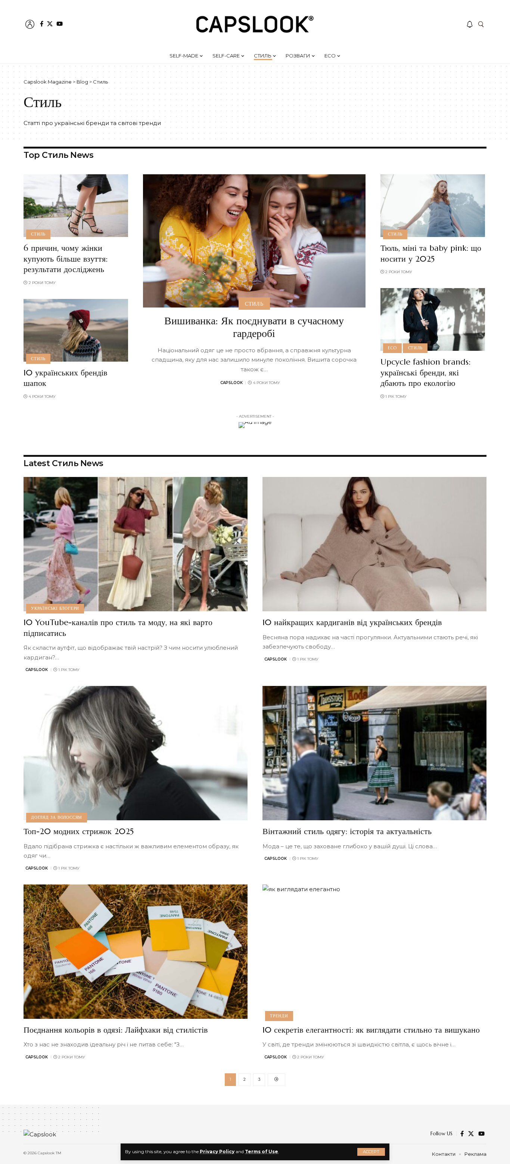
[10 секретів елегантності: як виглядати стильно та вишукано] (374, 951)
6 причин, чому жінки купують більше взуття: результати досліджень (66, 258)
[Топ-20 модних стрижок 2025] (136, 753)
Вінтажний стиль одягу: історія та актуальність (347, 831)
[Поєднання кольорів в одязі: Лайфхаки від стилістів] (136, 951)
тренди (279, 1015)
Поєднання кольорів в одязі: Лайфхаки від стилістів (116, 1030)
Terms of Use (261, 1151)
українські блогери (55, 608)
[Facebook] (41, 23)
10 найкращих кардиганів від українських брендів (352, 622)
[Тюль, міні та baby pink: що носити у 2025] (432, 205)
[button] (371, 1152)
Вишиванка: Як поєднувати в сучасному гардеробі (254, 327)
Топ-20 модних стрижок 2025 (80, 831)
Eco (392, 347)
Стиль (38, 234)
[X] (50, 23)
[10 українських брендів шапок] (76, 330)
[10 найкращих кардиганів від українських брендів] (374, 544)
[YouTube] (60, 23)
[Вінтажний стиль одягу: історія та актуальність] (374, 753)
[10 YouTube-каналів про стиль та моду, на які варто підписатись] (136, 544)
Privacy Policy (217, 1151)
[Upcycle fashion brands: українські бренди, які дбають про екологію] (432, 319)
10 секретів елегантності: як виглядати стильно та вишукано (371, 1030)
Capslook (231, 382)
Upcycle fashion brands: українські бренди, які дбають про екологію (425, 372)
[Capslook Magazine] (255, 24)
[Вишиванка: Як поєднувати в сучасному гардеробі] (254, 241)
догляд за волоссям (56, 817)
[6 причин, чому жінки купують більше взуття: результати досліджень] (76, 205)
